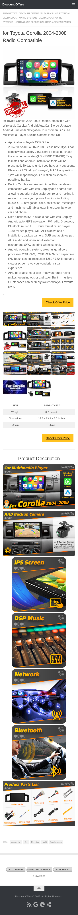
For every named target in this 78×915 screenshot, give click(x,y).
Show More (39, 876)
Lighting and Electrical (30, 22)
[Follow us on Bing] (42, 904)
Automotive (10, 13)
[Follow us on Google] (35, 904)
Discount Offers (13, 4)
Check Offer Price (58, 302)
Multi (45, 842)
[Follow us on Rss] (29, 904)
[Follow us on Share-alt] (48, 904)
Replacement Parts (58, 22)
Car (26, 842)
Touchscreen (56, 842)
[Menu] (73, 4)
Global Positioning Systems (20, 18)
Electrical (48, 13)
